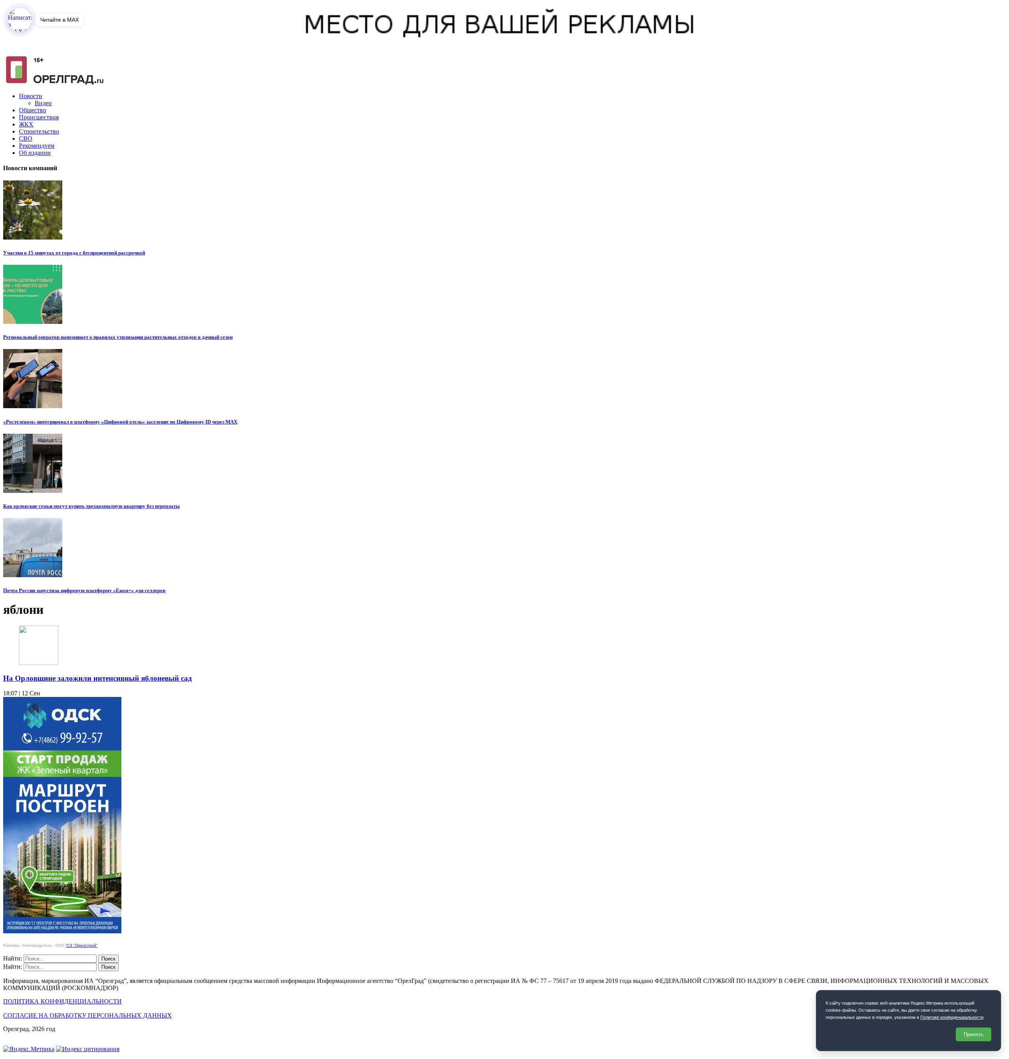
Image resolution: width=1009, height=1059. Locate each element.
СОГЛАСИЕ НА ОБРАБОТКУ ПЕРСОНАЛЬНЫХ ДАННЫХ (87, 1015)
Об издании (35, 152)
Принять (973, 1034)
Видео (43, 103)
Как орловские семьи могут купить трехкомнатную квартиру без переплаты (91, 506)
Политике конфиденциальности (951, 1017)
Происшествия (39, 117)
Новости (30, 96)
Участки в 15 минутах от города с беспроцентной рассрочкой (74, 253)
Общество (32, 110)
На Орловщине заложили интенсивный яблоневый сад (97, 678)
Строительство (39, 131)
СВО (25, 138)
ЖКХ (26, 124)
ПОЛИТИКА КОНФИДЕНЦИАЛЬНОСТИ (62, 1001)
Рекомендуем (36, 145)
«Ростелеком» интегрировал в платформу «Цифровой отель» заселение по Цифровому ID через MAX (120, 422)
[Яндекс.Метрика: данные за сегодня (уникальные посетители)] (28, 1049)
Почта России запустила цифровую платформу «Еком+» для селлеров (84, 590)
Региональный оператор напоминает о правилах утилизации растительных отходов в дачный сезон (118, 337)
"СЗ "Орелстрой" (81, 945)
